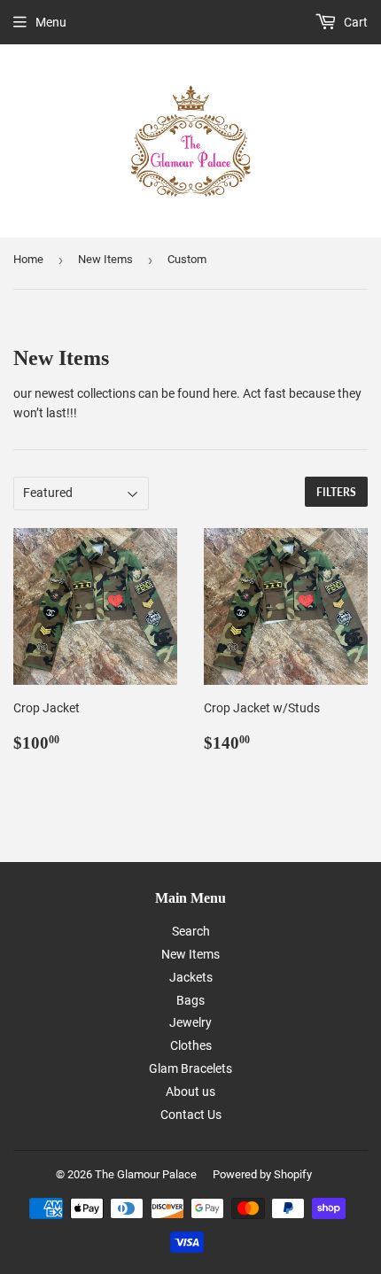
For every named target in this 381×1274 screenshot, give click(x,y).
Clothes (191, 1045)
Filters (336, 492)
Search (191, 931)
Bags (190, 1000)
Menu (50, 22)
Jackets (191, 977)
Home (28, 259)
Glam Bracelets (190, 1068)
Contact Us (191, 1114)
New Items (105, 259)
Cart (354, 22)
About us (190, 1091)
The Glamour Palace (146, 1174)
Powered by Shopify (262, 1174)
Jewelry (190, 1022)
